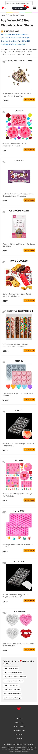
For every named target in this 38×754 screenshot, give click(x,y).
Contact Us (19, 718)
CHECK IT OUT (29, 100)
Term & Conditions (19, 726)
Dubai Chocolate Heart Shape (13, 672)
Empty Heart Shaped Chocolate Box (15, 676)
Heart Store (19, 738)
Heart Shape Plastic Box (11, 685)
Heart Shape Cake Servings (12, 698)
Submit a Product (20, 8)
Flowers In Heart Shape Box (12, 693)
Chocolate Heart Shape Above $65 (13, 44)
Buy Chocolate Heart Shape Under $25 (14, 34)
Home (3, 15)
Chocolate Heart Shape (11, 668)
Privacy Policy (19, 722)
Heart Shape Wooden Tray (12, 689)
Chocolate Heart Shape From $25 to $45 (15, 38)
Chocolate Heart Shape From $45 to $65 (15, 41)
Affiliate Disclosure (19, 730)
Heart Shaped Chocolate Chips (13, 681)
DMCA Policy (19, 734)
